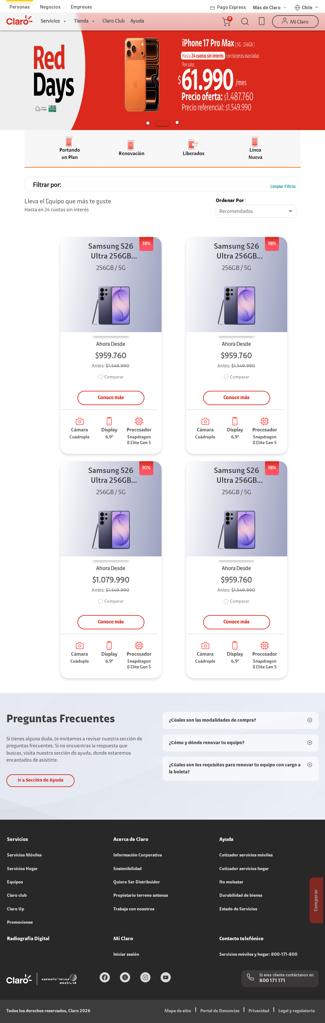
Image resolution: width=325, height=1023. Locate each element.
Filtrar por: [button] (47, 185)
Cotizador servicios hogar (244, 869)
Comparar (113, 377)
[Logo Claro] (19, 20)
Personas (20, 7)
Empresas (81, 7)
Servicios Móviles (24, 855)
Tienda (81, 21)
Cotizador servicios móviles (246, 855)
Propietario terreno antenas (140, 896)
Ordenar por (230, 200)
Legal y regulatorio (296, 1011)
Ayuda (137, 21)
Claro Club (114, 21)
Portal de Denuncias (219, 1011)
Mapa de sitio (177, 1011)
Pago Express (231, 7)
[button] (226, 21)
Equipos (15, 882)
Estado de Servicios (238, 909)
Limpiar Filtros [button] (283, 187)
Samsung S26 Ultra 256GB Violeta (110, 252)
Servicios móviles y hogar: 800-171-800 (258, 955)
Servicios (50, 21)
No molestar (231, 882)
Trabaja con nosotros (133, 909)
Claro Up (15, 909)
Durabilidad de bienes (240, 896)
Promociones (20, 923)
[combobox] (256, 211)
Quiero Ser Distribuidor (136, 882)
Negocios (50, 7)
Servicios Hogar (22, 869)
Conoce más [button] (111, 397)
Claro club (17, 896)
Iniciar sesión (126, 955)
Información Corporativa (137, 855)
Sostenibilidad (127, 869)
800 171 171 (272, 980)
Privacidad (259, 1011)
